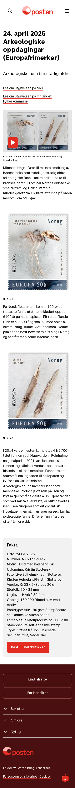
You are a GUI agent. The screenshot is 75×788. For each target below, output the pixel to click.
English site (37, 679)
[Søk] (10, 11)
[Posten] (18, 751)
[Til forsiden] (37, 10)
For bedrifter (37, 693)
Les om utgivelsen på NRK (23, 88)
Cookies (45, 776)
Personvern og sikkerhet (20, 776)
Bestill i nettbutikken (28, 647)
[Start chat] (65, 778)
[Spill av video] (13, 142)
